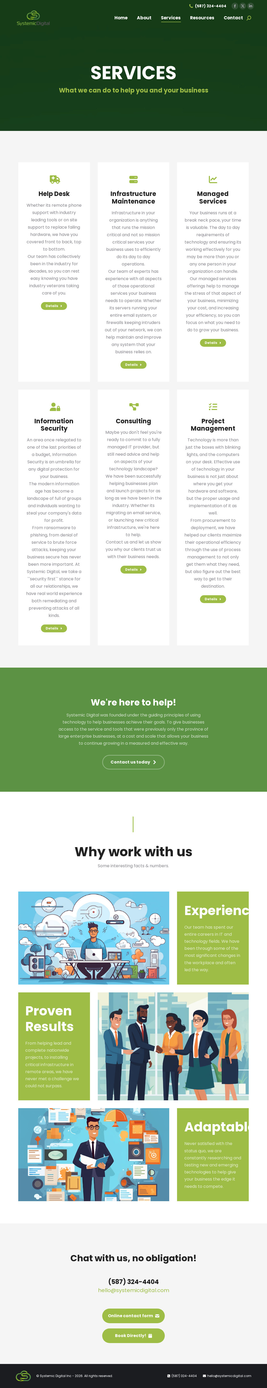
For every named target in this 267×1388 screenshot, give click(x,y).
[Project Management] (213, 503)
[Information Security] (54, 518)
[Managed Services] (213, 261)
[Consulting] (133, 488)
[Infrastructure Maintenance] (133, 272)
